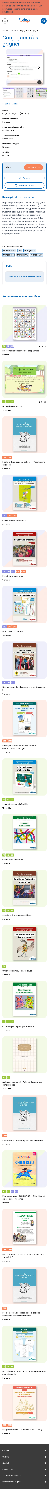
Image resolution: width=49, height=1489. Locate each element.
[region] (24, 67)
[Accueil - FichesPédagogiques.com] (24, 21)
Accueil (5, 30)
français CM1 (37, 254)
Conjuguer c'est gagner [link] (29, 30)
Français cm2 (9, 250)
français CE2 (9, 254)
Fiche (14, 30)
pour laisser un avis (24, 276)
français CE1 (22, 254)
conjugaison (29, 250)
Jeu (20, 250)
